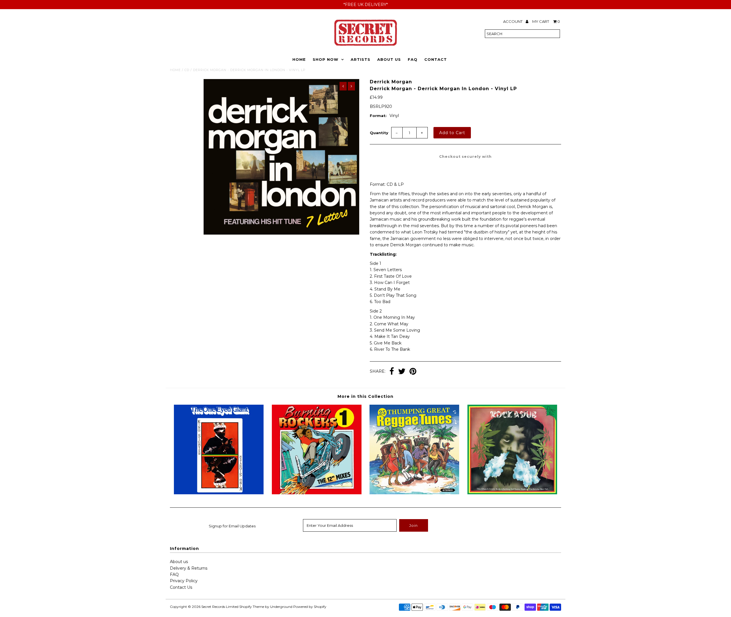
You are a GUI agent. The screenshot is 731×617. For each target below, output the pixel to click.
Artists (360, 59)
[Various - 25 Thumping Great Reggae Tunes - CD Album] (414, 492)
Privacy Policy (184, 580)
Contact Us (181, 587)
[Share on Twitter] (401, 371)
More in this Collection (365, 396)
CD (186, 70)
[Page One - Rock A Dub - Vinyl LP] (512, 492)
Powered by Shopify (309, 606)
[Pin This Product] (412, 371)
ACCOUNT (513, 21)
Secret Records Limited (219, 606)
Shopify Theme (251, 606)
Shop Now (325, 59)
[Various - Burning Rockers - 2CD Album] (317, 492)
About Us (389, 59)
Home (299, 59)
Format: (378, 115)
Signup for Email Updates (232, 526)
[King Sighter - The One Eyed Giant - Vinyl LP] (219, 492)
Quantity (379, 132)
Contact (435, 59)
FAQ (412, 59)
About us (179, 561)
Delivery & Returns (188, 568)
